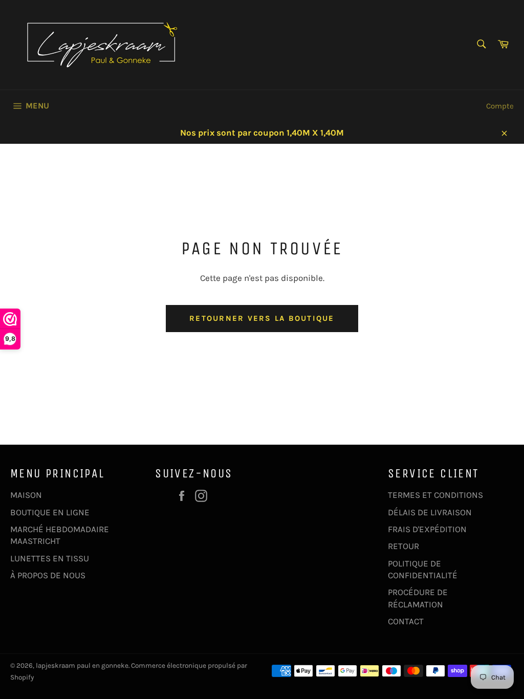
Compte (500, 106)
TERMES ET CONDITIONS (435, 495)
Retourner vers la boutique (262, 318)
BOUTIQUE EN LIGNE (50, 512)
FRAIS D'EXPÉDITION (427, 529)
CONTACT (406, 621)
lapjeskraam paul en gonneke (82, 665)
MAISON (26, 495)
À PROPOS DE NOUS (47, 575)
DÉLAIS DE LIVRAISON (430, 512)
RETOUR (403, 546)
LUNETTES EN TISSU (49, 558)
